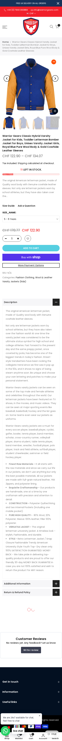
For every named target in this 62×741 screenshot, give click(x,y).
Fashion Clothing (25, 277)
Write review (31, 650)
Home (5, 41)
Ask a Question (26, 205)
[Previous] (7, 78)
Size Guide (8, 205)
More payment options (31, 265)
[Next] (55, 78)
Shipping (22, 163)
